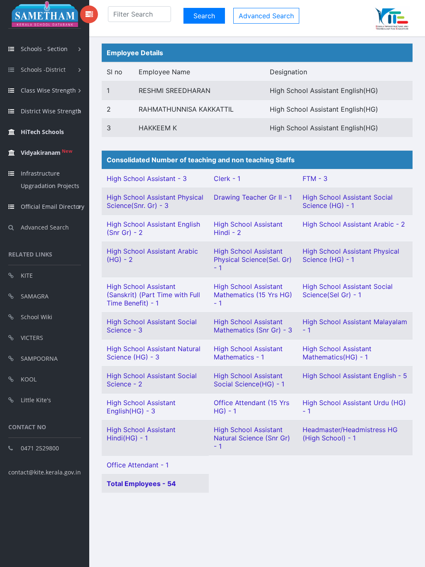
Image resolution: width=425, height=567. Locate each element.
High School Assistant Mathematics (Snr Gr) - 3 (253, 326)
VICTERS (32, 338)
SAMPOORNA (39, 358)
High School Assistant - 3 (147, 178)
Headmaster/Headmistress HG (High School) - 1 (350, 433)
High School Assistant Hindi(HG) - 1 (141, 433)
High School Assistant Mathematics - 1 (248, 353)
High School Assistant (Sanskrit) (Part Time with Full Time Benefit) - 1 (153, 294)
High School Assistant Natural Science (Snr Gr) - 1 (252, 437)
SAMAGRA (35, 296)
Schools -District (43, 69)
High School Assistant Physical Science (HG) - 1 (351, 255)
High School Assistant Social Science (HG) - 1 (348, 201)
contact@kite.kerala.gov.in (44, 472)
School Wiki (36, 317)
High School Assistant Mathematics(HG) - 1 (337, 353)
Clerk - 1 (227, 178)
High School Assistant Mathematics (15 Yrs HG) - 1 (253, 294)
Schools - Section (44, 49)
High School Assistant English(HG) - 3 (141, 406)
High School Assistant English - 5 (355, 375)
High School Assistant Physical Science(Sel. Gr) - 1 (253, 259)
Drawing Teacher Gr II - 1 (253, 197)
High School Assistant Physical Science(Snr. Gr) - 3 (155, 201)
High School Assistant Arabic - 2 (354, 224)
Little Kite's (36, 400)
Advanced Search (45, 227)
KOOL (29, 379)
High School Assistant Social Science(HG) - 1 (249, 379)
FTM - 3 (315, 178)
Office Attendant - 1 (138, 465)
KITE (27, 275)
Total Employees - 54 (141, 483)
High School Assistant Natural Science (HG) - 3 (153, 353)
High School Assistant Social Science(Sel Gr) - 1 (348, 290)
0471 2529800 (40, 448)
